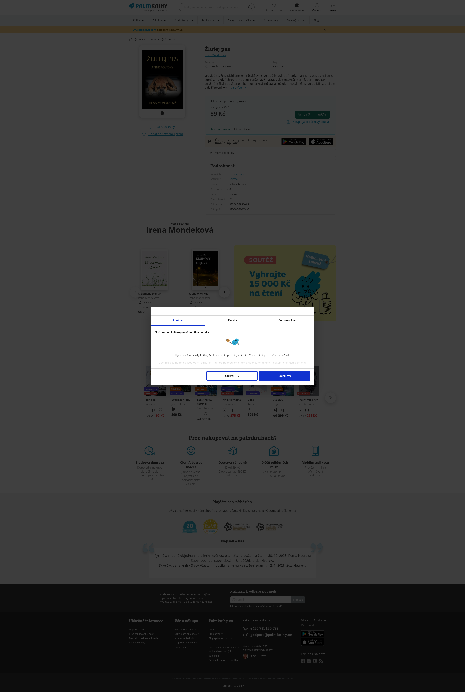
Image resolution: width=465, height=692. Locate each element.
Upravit (229, 375)
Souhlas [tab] (178, 320)
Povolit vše (285, 375)
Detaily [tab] (232, 320)
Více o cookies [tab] (287, 320)
